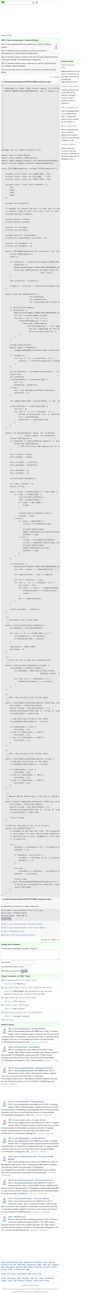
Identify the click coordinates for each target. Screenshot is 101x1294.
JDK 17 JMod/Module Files (13, 931)
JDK (10, 35)
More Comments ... (8, 1020)
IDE (14, 1265)
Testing (17, 1269)
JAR (32, 1278)
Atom (34, 1274)
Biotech (10, 1262)
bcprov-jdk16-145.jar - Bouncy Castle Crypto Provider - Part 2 (27, 987)
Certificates (49, 1278)
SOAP (10, 1269)
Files (41, 1278)
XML (28, 1269)
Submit (24, 971)
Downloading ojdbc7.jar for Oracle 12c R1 (20, 998)
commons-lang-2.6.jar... (70, 86)
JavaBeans (31, 1265)
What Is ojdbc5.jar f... (69, 126)
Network (19, 1267)
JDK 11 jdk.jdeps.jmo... (70, 107)
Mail (3, 1267)
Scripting (39, 1267)
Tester (4, 1278)
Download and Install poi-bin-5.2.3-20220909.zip (22, 1012)
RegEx (4, 1281)
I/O (11, 1265)
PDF (25, 1267)
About (13, 1274)
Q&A (15, 1281)
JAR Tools (21, 1265)
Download (6, 919)
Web (23, 1269)
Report (31, 1267)
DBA (19, 1278)
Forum (46, 1281)
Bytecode (19, 1262)
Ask (39, 1274)
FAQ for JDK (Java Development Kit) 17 (20, 935)
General (52, 1262)
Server (54, 1267)
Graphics (5, 1265)
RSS (29, 1274)
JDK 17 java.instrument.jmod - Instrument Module (22, 924)
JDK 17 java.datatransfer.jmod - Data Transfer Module (24, 928)
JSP (49, 1265)
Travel (35, 1281)
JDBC (39, 1265)
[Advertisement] (30, 19)
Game (45, 1262)
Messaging (10, 1267)
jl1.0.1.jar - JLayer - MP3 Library (16, 1005)
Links (10, 1281)
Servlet (4, 1269)
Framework (37, 1262)
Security (46, 1267)
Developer (11, 1278)
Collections (22, 1274)
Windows (25, 1278)
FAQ (41, 1281)
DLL (36, 1278)
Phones (29, 1281)
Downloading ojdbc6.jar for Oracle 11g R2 (20, 980)
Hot (8, 1274)
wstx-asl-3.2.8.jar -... (69, 144)
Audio (3, 1262)
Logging (55, 1265)
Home (3, 35)
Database (28, 1262)
